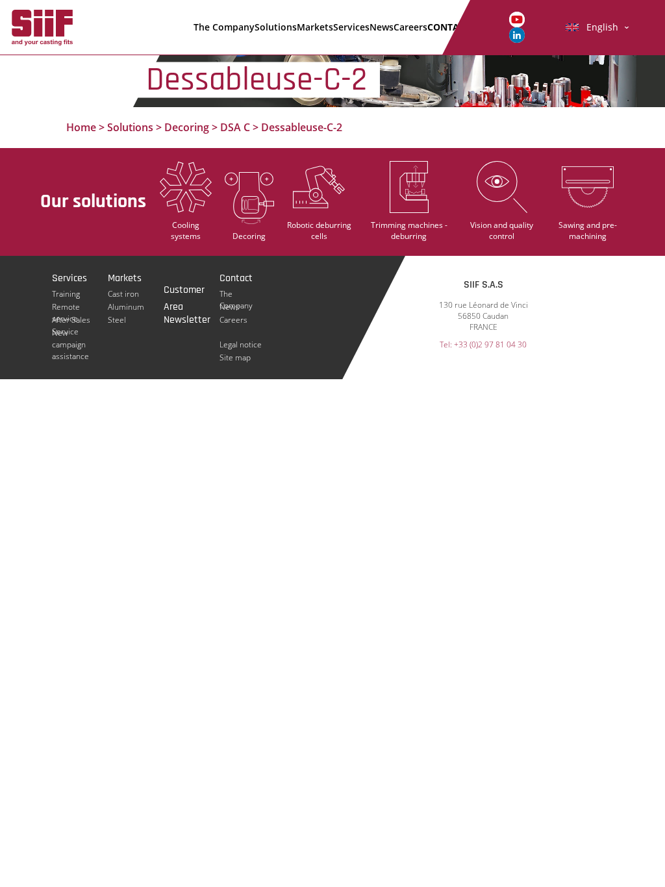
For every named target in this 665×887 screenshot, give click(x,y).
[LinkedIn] (517, 34)
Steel (117, 319)
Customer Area (184, 291)
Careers (410, 27)
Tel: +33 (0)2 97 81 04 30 (483, 344)
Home (81, 127)
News (382, 27)
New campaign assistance (70, 333)
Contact (236, 278)
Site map (235, 357)
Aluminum (126, 306)
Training (66, 293)
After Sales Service (71, 320)
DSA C (235, 127)
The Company (224, 27)
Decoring (186, 127)
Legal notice (241, 344)
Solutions (276, 27)
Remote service (66, 307)
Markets (315, 27)
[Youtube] (517, 18)
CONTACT (448, 27)
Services (351, 27)
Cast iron (123, 293)
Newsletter (187, 320)
